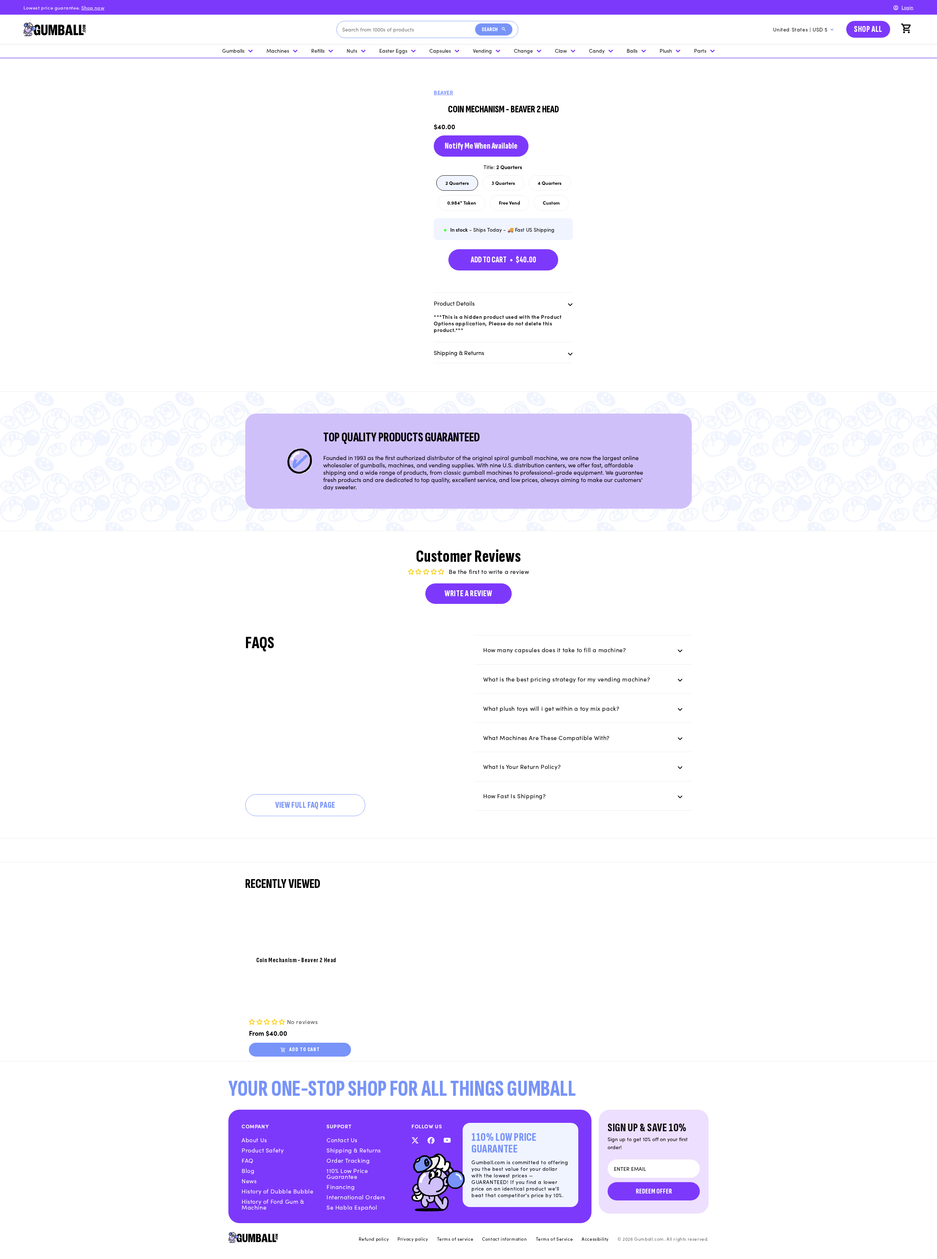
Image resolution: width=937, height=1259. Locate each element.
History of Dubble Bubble (277, 1191)
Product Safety (263, 1150)
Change (523, 50)
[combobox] (408, 29)
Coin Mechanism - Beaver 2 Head (296, 960)
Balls (632, 50)
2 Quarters (461, 184)
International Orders (355, 1197)
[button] (907, 29)
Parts (700, 50)
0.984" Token (466, 204)
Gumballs (233, 50)
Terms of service (455, 1239)
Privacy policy (412, 1239)
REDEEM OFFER (654, 1191)
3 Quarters (508, 184)
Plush (666, 50)
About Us (254, 1140)
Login (907, 7)
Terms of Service (554, 1239)
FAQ (248, 1160)
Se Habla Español (351, 1207)
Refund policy (374, 1239)
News (249, 1181)
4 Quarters (554, 184)
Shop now (92, 7)
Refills (318, 50)
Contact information (504, 1239)
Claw (561, 50)
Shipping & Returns (353, 1150)
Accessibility (595, 1239)
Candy (597, 50)
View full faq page (305, 805)
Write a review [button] (468, 593)
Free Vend (514, 204)
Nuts (352, 50)
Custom (555, 204)
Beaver (443, 92)
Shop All (868, 29)
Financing (340, 1187)
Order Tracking (348, 1160)
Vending (482, 50)
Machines (277, 50)
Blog (248, 1170)
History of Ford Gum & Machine (273, 1204)
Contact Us (342, 1140)
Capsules (440, 50)
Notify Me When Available (481, 146)
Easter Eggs (393, 50)
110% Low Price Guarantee (347, 1173)
